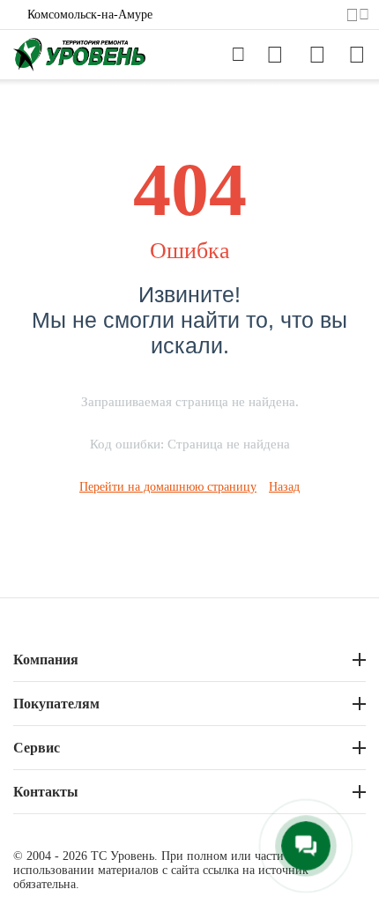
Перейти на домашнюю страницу (167, 486)
